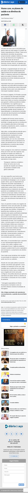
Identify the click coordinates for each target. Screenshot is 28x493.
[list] (14, 325)
